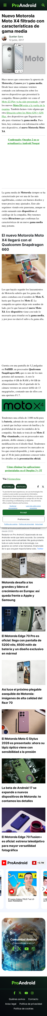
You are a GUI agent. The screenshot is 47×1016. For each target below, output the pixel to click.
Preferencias (23, 519)
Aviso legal (39, 524)
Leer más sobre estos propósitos (33, 507)
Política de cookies (11, 524)
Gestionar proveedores (13, 507)
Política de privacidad (26, 524)
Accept (23, 512)
